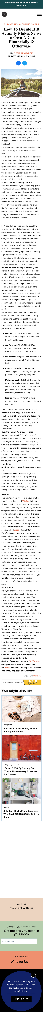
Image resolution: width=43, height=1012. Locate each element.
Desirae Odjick (23, 53)
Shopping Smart (28, 24)
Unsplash (37, 676)
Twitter (7, 667)
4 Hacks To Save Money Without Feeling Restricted (20, 730)
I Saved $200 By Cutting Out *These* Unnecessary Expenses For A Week (20, 771)
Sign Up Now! (21, 999)
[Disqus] (21, 858)
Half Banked (34, 661)
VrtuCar (25, 501)
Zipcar (16, 530)
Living (16, 764)
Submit (40, 941)
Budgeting (11, 24)
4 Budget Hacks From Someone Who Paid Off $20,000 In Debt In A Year (21, 814)
